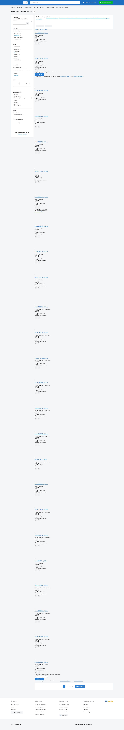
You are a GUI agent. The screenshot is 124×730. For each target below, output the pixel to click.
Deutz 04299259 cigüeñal (41, 434)
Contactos (13, 709)
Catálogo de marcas (39, 714)
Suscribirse (39, 74)
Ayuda (12, 707)
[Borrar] (31, 21)
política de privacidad (65, 76)
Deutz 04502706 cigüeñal (41, 142)
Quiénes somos (15, 704)
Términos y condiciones (40, 704)
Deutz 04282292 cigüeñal (41, 116)
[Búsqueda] (32, 3)
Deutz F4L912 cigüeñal (41, 561)
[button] (36, 43)
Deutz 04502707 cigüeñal (41, 408)
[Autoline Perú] (16, 2)
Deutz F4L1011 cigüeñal (41, 459)
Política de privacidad (40, 707)
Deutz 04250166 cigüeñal (41, 484)
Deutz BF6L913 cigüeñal (41, 358)
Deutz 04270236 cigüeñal (41, 58)
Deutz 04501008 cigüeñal (41, 33)
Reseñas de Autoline (40, 712)
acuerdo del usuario (78, 76)
